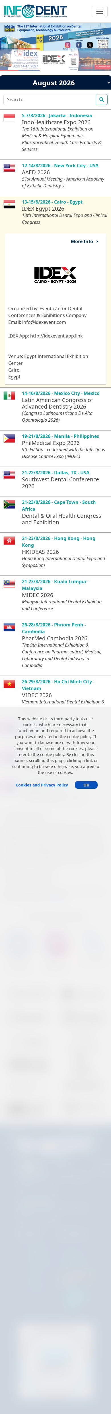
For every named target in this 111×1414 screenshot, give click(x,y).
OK (86, 785)
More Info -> (87, 241)
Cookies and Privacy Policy (42, 785)
